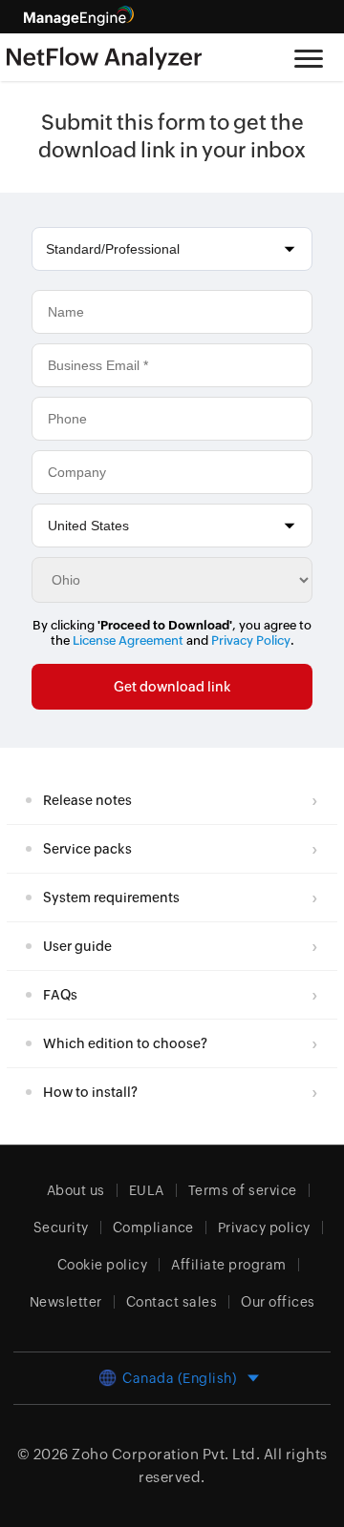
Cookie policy (102, 1264)
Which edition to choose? (125, 1043)
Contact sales (172, 1302)
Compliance (153, 1227)
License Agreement (128, 640)
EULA (146, 1190)
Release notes (87, 800)
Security (61, 1227)
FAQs (60, 994)
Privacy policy (264, 1227)
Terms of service (242, 1190)
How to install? (90, 1092)
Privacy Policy (250, 640)
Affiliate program (229, 1264)
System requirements (111, 897)
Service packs (87, 848)
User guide (77, 946)
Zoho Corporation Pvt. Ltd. (166, 1454)
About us (76, 1190)
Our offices (278, 1302)
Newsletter (66, 1302)
